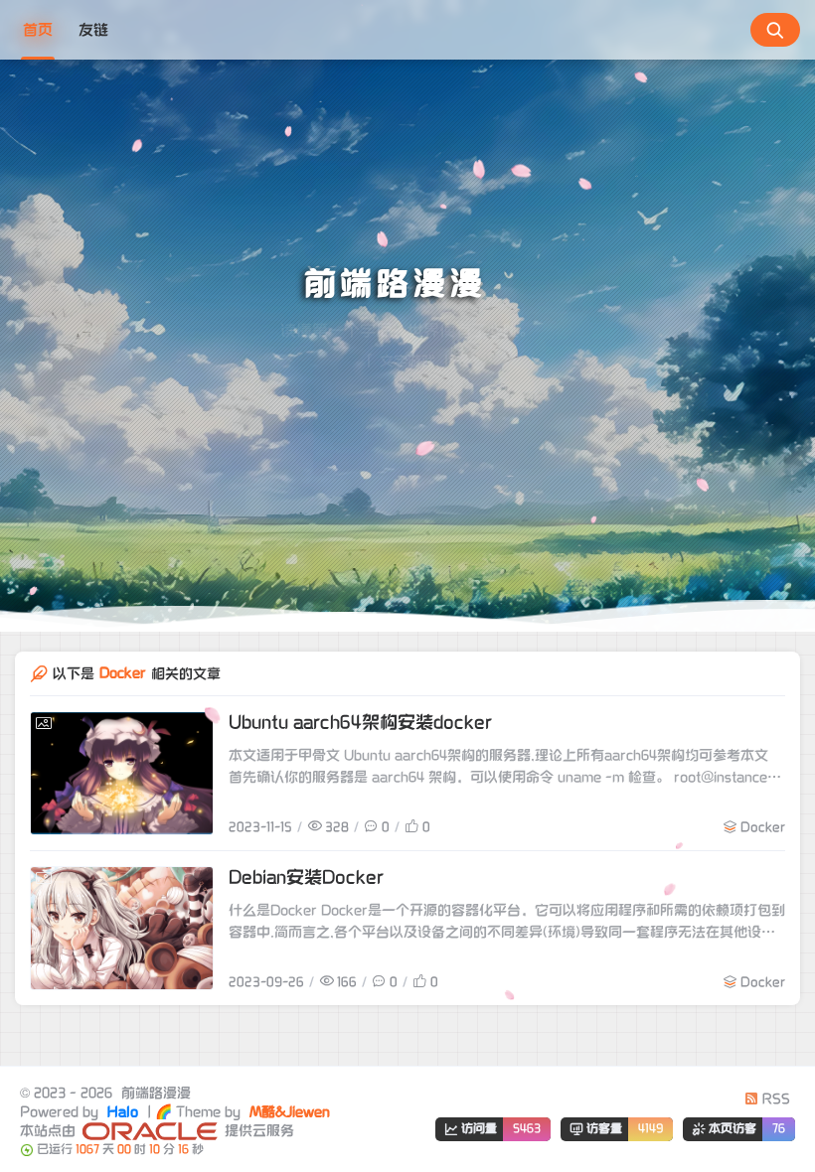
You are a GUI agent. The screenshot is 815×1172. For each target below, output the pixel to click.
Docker (762, 827)
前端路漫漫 (154, 1093)
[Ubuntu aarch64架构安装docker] (122, 773)
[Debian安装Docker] (122, 928)
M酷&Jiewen (287, 1111)
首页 (38, 30)
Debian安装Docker (306, 877)
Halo (120, 1111)
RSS (774, 1099)
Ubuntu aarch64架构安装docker (360, 722)
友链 (93, 30)
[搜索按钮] (775, 30)
